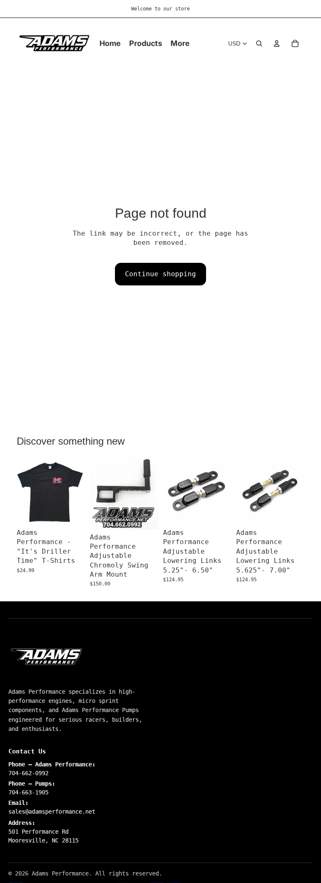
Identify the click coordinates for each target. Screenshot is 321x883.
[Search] (259, 43)
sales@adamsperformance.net (51, 811)
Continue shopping (160, 274)
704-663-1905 (28, 792)
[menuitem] (180, 43)
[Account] (277, 43)
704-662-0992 (28, 773)
